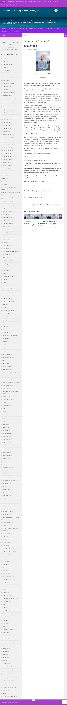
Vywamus (4, 693)
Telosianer (4, 660)
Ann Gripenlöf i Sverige (7, 101)
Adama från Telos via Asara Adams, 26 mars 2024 (54, 223)
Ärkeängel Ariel (6, 122)
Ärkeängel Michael (6, 150)
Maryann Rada (5, 470)
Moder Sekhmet (6, 508)
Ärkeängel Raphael (7, 156)
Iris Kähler (4, 341)
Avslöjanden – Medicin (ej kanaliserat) (11, 192)
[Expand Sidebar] (65, 35)
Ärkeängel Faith (6, 131)
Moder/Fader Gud (6, 511)
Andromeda (5, 86)
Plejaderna (5, 554)
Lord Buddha (5, 439)
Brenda (4, 229)
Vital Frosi (4, 690)
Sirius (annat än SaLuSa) (8, 629)
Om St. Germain (47, 1)
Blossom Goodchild (7, 217)
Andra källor (5, 80)
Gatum (4, 307)
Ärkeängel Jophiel (6, 137)
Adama (26, 35)
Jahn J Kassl (5, 351)
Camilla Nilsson (6, 233)
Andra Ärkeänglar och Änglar (9, 77)
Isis (3, 344)
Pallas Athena (5, 545)
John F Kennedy (6, 366)
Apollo (3, 112)
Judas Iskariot (5, 369)
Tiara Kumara (5, 663)
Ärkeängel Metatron (7, 147)
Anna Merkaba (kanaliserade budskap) (11, 105)
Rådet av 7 (5, 573)
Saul (3, 607)
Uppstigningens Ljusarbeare (9, 677)
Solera (4, 635)
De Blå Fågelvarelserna (8, 264)
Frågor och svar (32, 1)
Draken (4, 273)
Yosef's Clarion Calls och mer (9, 696)
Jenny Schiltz (5, 363)
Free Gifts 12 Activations (34, 197)
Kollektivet (4, 396)
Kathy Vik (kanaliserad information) (10, 382)
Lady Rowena (5, 427)
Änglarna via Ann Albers (8, 92)
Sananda (4, 592)
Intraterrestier (5, 338)
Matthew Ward (5, 477)
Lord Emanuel (5, 442)
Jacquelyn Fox (5, 348)
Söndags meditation (21, 1)
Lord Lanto (4, 449)
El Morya (4, 279)
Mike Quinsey (5, 495)
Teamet (4, 657)
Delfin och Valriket (6, 267)
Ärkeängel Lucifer (6, 144)
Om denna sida (11, 1)
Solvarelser (5, 638)
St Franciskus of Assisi (7, 642)
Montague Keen (6, 514)
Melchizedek (5, 486)
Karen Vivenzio (6, 379)
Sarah (3, 604)
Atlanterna (4, 184)
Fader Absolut (5, 292)
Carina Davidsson (6, 239)
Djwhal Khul (5, 270)
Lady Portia (5, 424)
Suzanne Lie (5, 645)
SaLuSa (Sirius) (6, 589)
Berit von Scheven (6, 211)
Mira (3, 498)
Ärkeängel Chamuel (7, 128)
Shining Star (5, 620)
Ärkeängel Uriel (6, 162)
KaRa (3, 375)
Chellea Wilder (5, 245)
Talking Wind (5, 648)
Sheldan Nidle (5, 617)
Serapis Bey (5, 610)
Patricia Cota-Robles (7, 548)
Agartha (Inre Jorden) (7, 64)
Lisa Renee (5, 430)
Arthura (4, 172)
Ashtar (3, 178)
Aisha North (5, 70)
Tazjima (4, 654)
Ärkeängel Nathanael (7, 153)
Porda (3, 558)
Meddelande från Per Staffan (9, 480)
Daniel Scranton (6, 260)
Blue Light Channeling (7, 223)
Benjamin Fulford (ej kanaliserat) (10, 208)
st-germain (29, 49)
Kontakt (39, 1)
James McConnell (6, 357)
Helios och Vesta (6, 323)
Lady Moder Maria (6, 418)
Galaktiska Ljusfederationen (8, 301)
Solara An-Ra (5, 632)
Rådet (3, 570)
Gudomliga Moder (6, 313)
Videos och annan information (9, 687)
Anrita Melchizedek (6, 109)
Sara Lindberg (5, 601)
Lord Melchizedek (6, 455)
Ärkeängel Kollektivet (7, 140)
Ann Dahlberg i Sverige (7, 98)
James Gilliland (6, 354)
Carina (4, 236)
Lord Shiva (5, 458)
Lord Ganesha (5, 446)
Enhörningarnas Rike (7, 285)
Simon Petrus (5, 623)
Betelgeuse (5, 214)
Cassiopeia (5, 242)
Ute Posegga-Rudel (7, 680)
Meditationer (5, 483)
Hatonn (4, 320)
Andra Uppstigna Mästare (8, 83)
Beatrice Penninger (6, 201)
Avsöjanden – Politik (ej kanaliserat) (10, 197)
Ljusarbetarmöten (6, 433)
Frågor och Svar (6, 298)
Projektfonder (5, 561)
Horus (3, 329)
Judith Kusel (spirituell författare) (9, 372)
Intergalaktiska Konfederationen (9, 335)
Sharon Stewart (6, 614)
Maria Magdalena (6, 467)
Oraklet (4, 536)
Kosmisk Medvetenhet (7, 399)
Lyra (3, 461)
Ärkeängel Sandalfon (7, 159)
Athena (4, 181)
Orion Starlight (5, 542)
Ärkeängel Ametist (6, 116)
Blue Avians (5, 220)
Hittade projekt (13, 5)
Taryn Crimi (5, 651)
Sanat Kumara (5, 595)
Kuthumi (4, 414)
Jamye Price (5, 360)
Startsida (3, 1)
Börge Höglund (6, 226)
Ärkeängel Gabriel (6, 134)
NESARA (4, 525)
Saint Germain (5, 586)
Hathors (4, 316)
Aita (3, 73)
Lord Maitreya (5, 452)
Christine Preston (6, 254)
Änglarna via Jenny (6, 95)
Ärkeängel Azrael (6, 125)
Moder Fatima (5, 501)
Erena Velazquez (6, 288)
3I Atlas (4, 58)
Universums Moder (6, 670)
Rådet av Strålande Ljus (8, 576)
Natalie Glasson (6, 522)
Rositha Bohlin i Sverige (8, 579)
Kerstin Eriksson (6, 385)
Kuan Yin (4, 411)
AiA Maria (4, 67)
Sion (3, 626)
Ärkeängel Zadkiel (6, 165)
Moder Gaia (5, 505)
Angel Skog (5, 89)
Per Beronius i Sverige (7, 551)
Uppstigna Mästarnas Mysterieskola (10, 673)
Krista (3, 402)
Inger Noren (5, 332)
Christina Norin (5, 248)
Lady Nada (5, 421)
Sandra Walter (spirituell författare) (10, 598)
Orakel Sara (5, 533)
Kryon (3, 408)
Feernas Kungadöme (7, 295)
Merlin (3, 492)
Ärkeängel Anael (6, 119)
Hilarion (4, 326)
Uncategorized (5, 666)
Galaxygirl (4, 304)
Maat (3, 464)
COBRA (4, 257)
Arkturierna (5, 168)
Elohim (4, 282)
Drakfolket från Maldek (7, 276)
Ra (3, 567)
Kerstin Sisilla (5, 388)
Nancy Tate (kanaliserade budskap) (10, 517)
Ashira (3, 175)
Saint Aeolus (5, 582)
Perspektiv (55, 1)
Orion (3, 539)
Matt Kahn (4, 473)
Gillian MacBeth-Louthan (8, 310)
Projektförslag (4, 5)
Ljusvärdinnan (5, 436)
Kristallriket (5, 405)
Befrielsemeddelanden (7, 205)
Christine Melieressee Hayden (9, 251)
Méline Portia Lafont (7, 489)
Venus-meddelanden (7, 684)
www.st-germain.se (44, 191)
